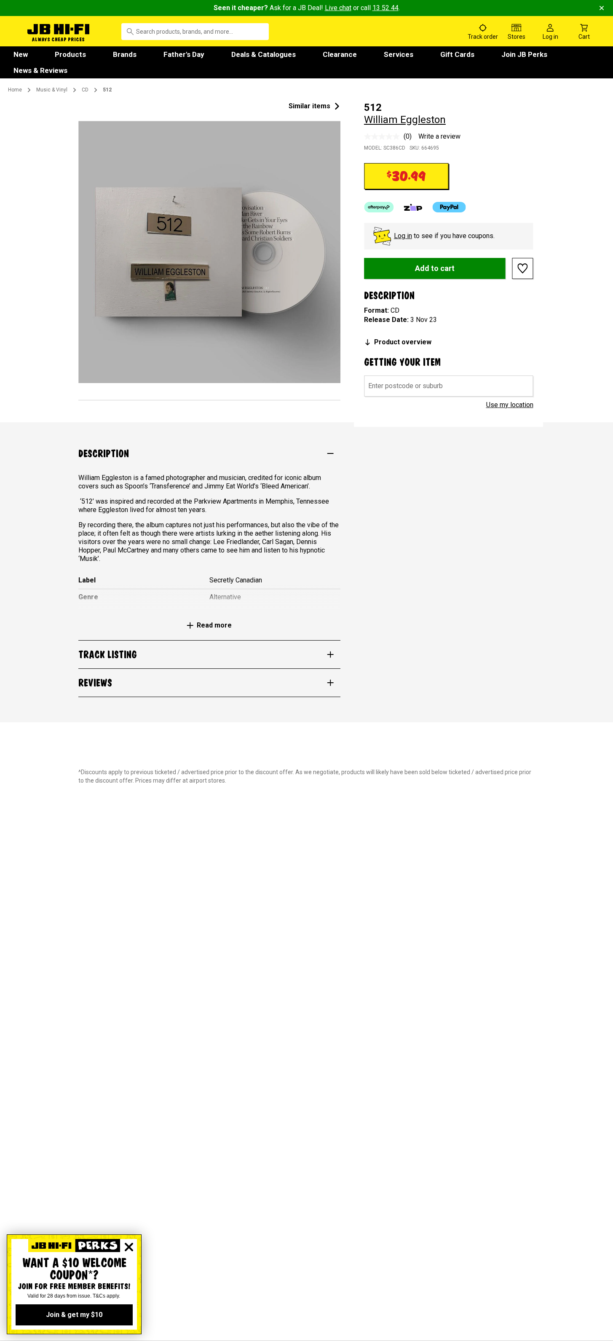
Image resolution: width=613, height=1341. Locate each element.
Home (15, 90)
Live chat (338, 8)
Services (398, 54)
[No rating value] (384, 136)
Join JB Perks (524, 54)
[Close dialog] (128, 1247)
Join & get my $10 (74, 1315)
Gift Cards (457, 54)
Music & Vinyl (51, 90)
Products (70, 54)
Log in (403, 236)
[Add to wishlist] (522, 268)
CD (85, 90)
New (20, 54)
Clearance (340, 54)
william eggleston (405, 120)
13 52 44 (385, 8)
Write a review (439, 136)
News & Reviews (40, 70)
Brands (125, 54)
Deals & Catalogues (263, 54)
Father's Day (183, 54)
